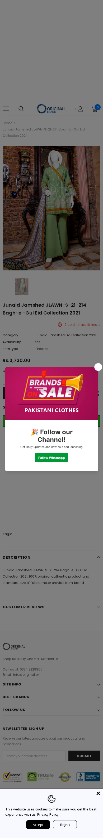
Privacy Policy (48, 814)
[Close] (98, 793)
